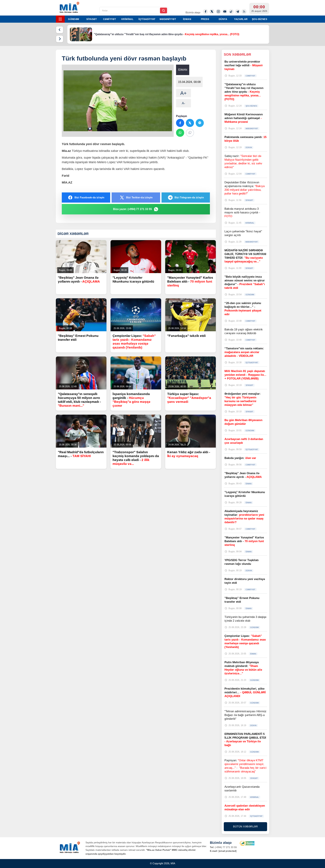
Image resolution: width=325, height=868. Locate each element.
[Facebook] (205, 11)
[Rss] (244, 11)
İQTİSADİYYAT (147, 19)
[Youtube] (224, 11)
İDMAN (187, 19)
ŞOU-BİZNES (259, 19)
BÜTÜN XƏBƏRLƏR (245, 826)
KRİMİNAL (127, 19)
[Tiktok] (231, 11)
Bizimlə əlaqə (193, 12)
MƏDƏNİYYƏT (168, 19)
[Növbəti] (59, 38)
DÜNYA (223, 19)
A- (183, 103)
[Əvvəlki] (59, 29)
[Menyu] (60, 19)
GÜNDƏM (73, 19)
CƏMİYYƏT (109, 19)
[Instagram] (218, 11)
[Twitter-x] (211, 11)
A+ (183, 93)
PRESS (205, 19)
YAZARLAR (240, 19)
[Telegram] (237, 11)
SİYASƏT (91, 19)
